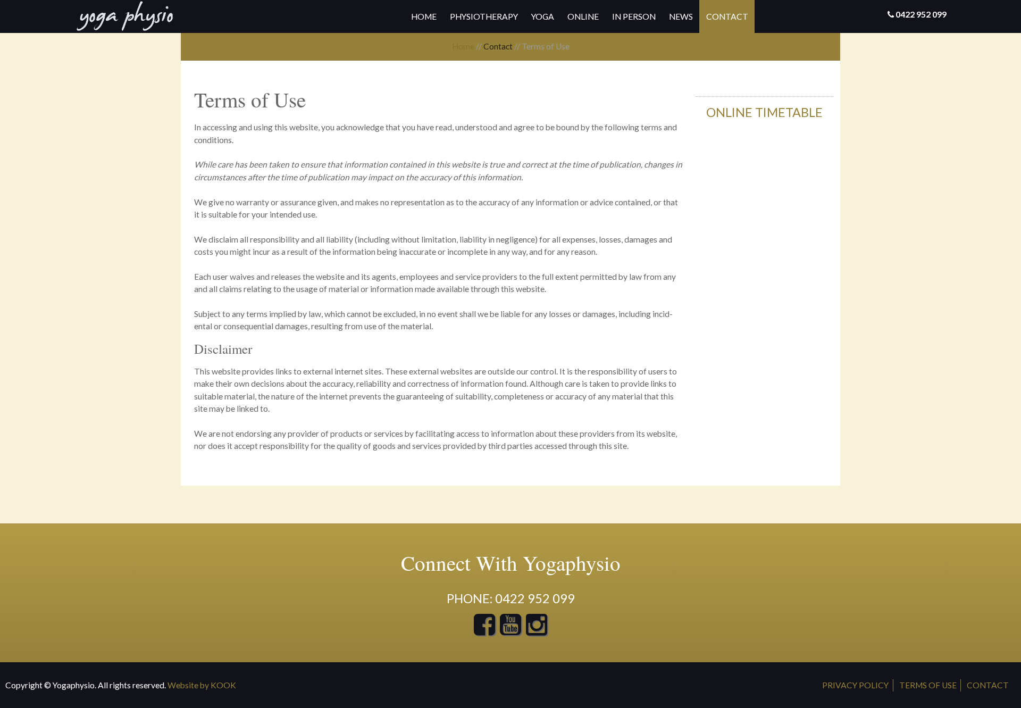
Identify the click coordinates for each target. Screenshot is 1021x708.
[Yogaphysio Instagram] (536, 630)
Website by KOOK (202, 685)
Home (424, 16)
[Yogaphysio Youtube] (511, 630)
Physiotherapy (484, 16)
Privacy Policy (855, 685)
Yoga (542, 16)
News (681, 16)
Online (583, 16)
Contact (727, 16)
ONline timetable (764, 112)
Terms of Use (928, 685)
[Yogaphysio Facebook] (484, 630)
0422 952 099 (921, 14)
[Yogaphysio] (124, 16)
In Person (634, 16)
